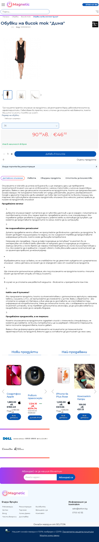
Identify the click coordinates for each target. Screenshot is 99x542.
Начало (6, 17)
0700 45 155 (91, 4)
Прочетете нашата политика (78, 532)
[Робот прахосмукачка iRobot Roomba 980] (35, 375)
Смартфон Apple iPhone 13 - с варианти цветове (14, 395)
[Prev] (3, 95)
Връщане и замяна (44, 510)
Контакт (40, 513)
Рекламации (7, 507)
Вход (4, 513)
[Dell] (7, 439)
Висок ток (26, 17)
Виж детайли (14, 417)
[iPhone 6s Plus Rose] (63, 375)
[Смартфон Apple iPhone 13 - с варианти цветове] (14, 375)
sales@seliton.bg (79, 509)
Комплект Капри (84, 398)
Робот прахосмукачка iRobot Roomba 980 (37, 396)
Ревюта (31, 178)
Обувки (15, 17)
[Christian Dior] (7, 449)
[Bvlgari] (42, 438)
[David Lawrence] (19, 449)
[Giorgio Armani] (30, 438)
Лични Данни (24, 513)
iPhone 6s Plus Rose (62, 395)
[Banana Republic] (19, 438)
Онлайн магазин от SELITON (49, 524)
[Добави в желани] (23, 363)
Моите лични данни (49, 535)
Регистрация (25, 507)
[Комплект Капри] (84, 376)
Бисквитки (41, 507)
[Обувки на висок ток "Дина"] (22, 79)
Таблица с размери (12, 118)
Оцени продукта (86, 159)
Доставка (23, 517)
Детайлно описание (13, 178)
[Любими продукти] (64, 11)
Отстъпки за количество (78, 178)
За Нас (5, 510)
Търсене (23, 510)
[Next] (41, 95)
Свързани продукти (51, 178)
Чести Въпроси (9, 517)
